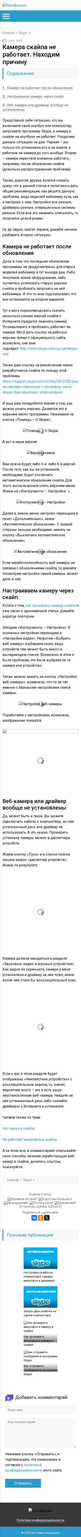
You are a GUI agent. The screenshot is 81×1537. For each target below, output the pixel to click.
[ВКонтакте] (34, 1217)
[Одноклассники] (40, 1217)
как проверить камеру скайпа (50, 605)
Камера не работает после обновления (37, 88)
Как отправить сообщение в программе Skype (40, 1370)
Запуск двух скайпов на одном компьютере (40, 1313)
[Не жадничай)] (16, 1203)
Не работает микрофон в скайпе (29, 1139)
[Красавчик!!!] (65, 1203)
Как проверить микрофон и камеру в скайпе (38, 1340)
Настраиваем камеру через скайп (33, 96)
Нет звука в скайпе (18, 1128)
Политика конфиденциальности (40, 1520)
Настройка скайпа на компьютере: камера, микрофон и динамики (39, 1276)
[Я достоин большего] (55, 1199)
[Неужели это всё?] (22, 1199)
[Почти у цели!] (41, 1203)
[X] (47, 1217)
